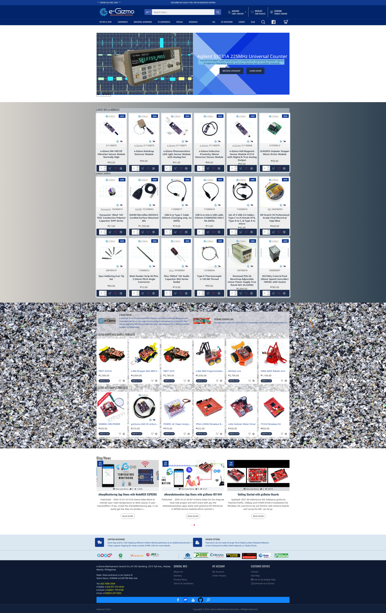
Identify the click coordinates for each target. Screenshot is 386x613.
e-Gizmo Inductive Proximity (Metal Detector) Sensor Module (209, 154)
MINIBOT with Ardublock (192, 494)
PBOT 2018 (168, 371)
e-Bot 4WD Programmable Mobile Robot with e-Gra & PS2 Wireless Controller (210, 371)
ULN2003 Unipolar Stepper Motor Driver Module (275, 153)
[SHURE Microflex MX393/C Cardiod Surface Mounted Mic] (144, 192)
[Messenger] (185, 600)
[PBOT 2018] (176, 353)
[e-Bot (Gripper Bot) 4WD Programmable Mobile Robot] (144, 353)
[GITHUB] (201, 600)
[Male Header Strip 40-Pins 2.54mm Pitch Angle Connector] (144, 253)
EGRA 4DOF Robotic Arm (273, 371)
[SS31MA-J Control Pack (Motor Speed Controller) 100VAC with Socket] (275, 253)
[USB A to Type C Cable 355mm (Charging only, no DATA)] (176, 192)
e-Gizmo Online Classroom (127, 494)
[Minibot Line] (241, 353)
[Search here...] (217, 12)
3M (269, 209)
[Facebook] (178, 600)
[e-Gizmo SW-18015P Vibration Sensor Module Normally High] (111, 128)
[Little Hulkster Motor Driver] (241, 407)
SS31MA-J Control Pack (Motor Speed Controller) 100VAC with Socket (275, 279)
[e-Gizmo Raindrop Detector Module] (144, 128)
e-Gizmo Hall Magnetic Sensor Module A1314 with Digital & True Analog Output (242, 155)
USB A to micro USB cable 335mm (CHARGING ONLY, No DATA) (209, 217)
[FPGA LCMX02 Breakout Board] (209, 407)
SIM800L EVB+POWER (109, 424)
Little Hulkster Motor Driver (242, 424)
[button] (287, 66)
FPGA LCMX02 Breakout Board (210, 424)
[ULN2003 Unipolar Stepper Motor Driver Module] (275, 128)
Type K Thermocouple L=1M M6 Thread (209, 278)
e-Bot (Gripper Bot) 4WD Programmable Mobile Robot (145, 371)
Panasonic (106, 209)
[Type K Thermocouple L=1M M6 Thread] (209, 253)
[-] (105, 169)
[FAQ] (208, 600)
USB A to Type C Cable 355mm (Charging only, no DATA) (176, 217)
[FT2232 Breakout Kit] (274, 407)
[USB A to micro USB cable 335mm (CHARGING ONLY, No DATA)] (209, 192)
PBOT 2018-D (105, 371)
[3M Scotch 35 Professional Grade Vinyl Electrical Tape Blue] (275, 192)
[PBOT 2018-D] (112, 353)
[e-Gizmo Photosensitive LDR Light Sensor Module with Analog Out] (176, 128)
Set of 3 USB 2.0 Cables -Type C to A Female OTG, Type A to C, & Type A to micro (242, 219)
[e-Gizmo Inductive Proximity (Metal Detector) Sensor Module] (209, 128)
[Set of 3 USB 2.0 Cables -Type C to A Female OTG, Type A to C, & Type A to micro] (242, 192)
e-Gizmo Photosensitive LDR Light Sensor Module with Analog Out (177, 154)
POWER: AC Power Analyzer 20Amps (177, 424)
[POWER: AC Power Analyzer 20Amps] (176, 407)
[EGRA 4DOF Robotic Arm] (274, 353)
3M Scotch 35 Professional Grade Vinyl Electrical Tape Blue (274, 217)
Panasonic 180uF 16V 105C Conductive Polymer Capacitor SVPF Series (111, 217)
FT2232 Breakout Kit (271, 424)
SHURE (138, 209)
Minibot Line (234, 371)
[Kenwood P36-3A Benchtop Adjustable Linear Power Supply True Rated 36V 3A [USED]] (242, 253)
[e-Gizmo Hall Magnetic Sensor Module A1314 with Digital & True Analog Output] (242, 128)
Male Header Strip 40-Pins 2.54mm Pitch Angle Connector (144, 279)
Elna (171, 270)
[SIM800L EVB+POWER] (112, 407)
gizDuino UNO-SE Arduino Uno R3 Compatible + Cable (145, 424)
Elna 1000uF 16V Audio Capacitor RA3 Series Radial (176, 279)
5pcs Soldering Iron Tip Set (111, 278)
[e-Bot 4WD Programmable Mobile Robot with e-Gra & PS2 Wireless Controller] (209, 353)
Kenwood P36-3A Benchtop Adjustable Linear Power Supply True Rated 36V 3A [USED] (242, 280)
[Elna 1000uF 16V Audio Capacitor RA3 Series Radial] (176, 253)
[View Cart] (286, 22)
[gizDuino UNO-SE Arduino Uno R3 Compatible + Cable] (144, 407)
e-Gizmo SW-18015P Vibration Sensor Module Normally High (111, 154)
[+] (105, 167)
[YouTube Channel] (193, 600)
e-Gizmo (138, 145)
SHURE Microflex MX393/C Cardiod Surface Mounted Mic (143, 217)
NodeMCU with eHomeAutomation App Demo (258, 494)
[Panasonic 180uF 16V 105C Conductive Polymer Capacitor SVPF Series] (111, 192)
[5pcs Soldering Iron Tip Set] (111, 253)
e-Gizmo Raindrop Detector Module (144, 153)
